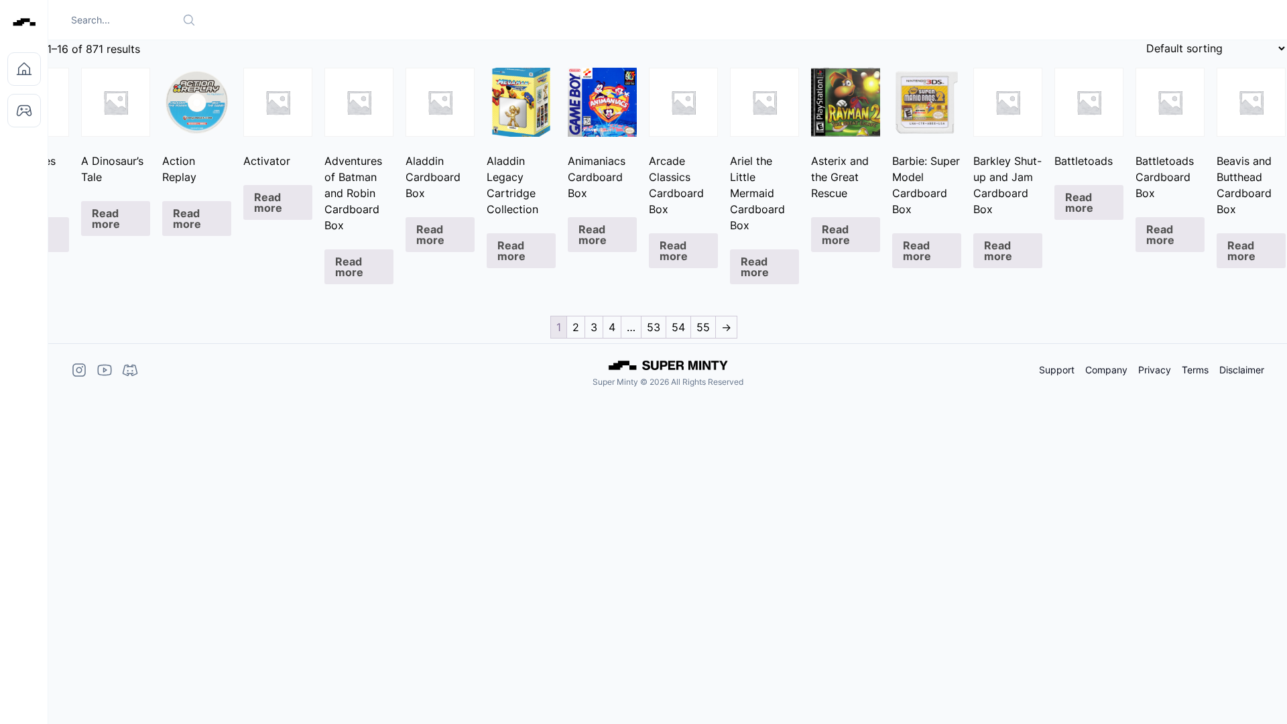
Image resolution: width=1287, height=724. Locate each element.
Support (1057, 370)
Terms (1195, 370)
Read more (106, 218)
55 (703, 327)
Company (1106, 370)
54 (678, 327)
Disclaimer (1241, 370)
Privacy (1154, 370)
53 (653, 327)
